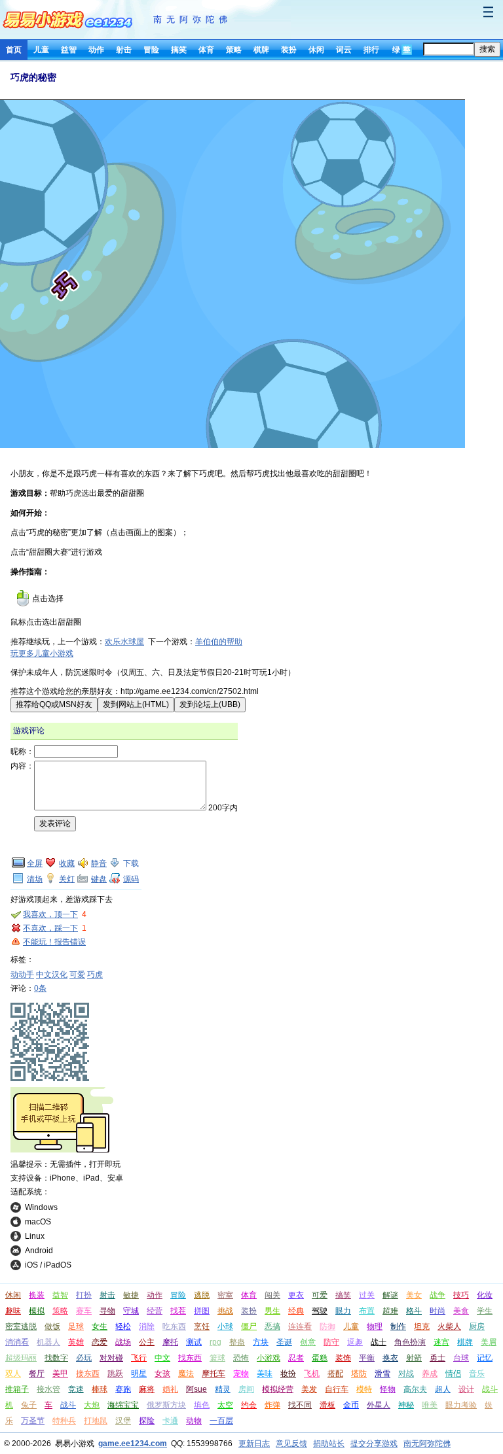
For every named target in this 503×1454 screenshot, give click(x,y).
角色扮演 (410, 1342)
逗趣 (355, 1342)
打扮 (84, 1295)
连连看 (300, 1326)
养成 (430, 1373)
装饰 (343, 1357)
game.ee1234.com (132, 1443)
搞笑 (179, 49)
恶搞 (272, 1326)
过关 (367, 1295)
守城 (131, 1310)
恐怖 (241, 1357)
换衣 (390, 1357)
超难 (390, 1310)
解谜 (390, 1295)
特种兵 (64, 1420)
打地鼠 (95, 1420)
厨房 (477, 1326)
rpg (215, 1342)
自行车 (336, 1389)
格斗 (414, 1310)
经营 (154, 1310)
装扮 (289, 49)
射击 (124, 49)
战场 (123, 1342)
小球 (225, 1326)
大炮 (92, 1405)
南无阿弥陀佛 (192, 19)
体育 (206, 49)
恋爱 (99, 1342)
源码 (131, 879)
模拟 (37, 1310)
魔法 (186, 1373)
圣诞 (284, 1342)
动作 (96, 49)
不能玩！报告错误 (54, 941)
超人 (443, 1389)
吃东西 (174, 1326)
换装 (37, 1295)
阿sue (196, 1389)
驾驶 (319, 1310)
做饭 (52, 1326)
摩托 (170, 1342)
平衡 (367, 1357)
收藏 (67, 863)
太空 (225, 1405)
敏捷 (131, 1295)
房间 (246, 1389)
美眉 (488, 1342)
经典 (296, 1310)
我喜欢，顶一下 (50, 914)
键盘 (99, 879)
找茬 (178, 1310)
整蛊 (237, 1342)
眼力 (343, 1310)
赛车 (84, 1310)
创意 (308, 1342)
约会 (249, 1405)
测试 (194, 1342)
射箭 (414, 1357)
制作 (398, 1326)
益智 (69, 49)
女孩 (162, 1373)
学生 (485, 1310)
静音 (99, 863)
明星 (139, 1373)
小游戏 (268, 1357)
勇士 (437, 1357)
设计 (466, 1389)
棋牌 (261, 49)
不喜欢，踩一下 (50, 928)
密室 (225, 1295)
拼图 (202, 1310)
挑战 (225, 1310)
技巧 (461, 1295)
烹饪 (202, 1326)
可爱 (77, 974)
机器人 (48, 1342)
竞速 (76, 1389)
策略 (234, 49)
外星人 (378, 1405)
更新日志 (254, 1443)
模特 (364, 1389)
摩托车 (213, 1373)
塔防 (359, 1373)
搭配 (335, 1373)
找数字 (56, 1357)
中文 (162, 1357)
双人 (13, 1373)
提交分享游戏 (374, 1443)
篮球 (217, 1357)
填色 (202, 1405)
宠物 (241, 1373)
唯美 (430, 1405)
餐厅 (37, 1373)
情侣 (453, 1373)
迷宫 (441, 1342)
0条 (40, 988)
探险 (147, 1420)
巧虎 (95, 974)
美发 (309, 1389)
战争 (437, 1295)
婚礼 (170, 1389)
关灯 (67, 879)
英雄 (76, 1342)
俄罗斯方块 (166, 1405)
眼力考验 (461, 1405)
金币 (351, 1405)
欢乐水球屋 (124, 641)
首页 (14, 49)
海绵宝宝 (123, 1405)
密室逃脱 (21, 1326)
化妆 (485, 1295)
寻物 (107, 1310)
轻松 (123, 1326)
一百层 (221, 1420)
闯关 (272, 1295)
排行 (371, 49)
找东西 (190, 1357)
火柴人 (449, 1326)
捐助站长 (329, 1443)
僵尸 (249, 1326)
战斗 (68, 1405)
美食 (461, 1310)
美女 (414, 1295)
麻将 (147, 1389)
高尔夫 (415, 1389)
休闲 (316, 49)
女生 (99, 1326)
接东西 (88, 1373)
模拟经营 (277, 1389)
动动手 (22, 974)
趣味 (13, 1310)
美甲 (60, 1373)
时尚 (437, 1310)
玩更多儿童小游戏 (41, 653)
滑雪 (382, 1373)
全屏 (35, 863)
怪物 (388, 1389)
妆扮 (288, 1373)
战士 (378, 1342)
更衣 (296, 1295)
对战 (406, 1373)
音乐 (477, 1373)
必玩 (84, 1357)
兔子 (29, 1405)
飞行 (139, 1357)
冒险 (151, 49)
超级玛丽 (21, 1357)
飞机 (312, 1373)
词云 (344, 49)
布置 (367, 1310)
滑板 (327, 1405)
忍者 (296, 1357)
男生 (272, 1310)
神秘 (406, 1405)
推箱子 (17, 1389)
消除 (147, 1326)
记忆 (485, 1357)
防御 (327, 1326)
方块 (261, 1342)
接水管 (48, 1389)
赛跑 (123, 1389)
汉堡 (123, 1420)
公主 (147, 1342)
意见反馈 (291, 1443)
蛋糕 (319, 1357)
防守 (331, 1342)
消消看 (17, 1342)
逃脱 (202, 1295)
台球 (461, 1357)
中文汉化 (51, 974)
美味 (264, 1373)
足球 (76, 1326)
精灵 (223, 1389)
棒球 (99, 1389)
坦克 (422, 1326)
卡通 (170, 1420)
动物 (194, 1420)
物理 (374, 1326)
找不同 (300, 1405)
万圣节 (33, 1420)
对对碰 (111, 1357)
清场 (35, 879)
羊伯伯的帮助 (218, 641)
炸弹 (272, 1405)
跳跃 (115, 1373)
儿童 (41, 49)
